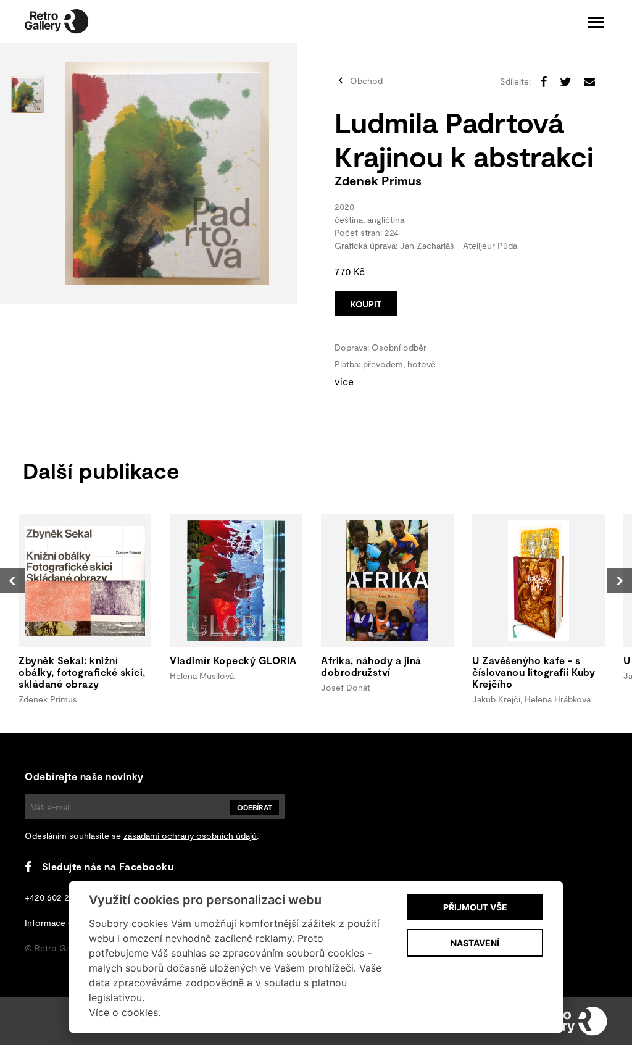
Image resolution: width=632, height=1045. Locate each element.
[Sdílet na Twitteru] (566, 81)
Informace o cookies (66, 922)
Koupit (366, 304)
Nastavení (475, 943)
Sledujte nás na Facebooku (107, 866)
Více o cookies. (124, 1012)
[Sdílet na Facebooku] (543, 81)
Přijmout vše (475, 907)
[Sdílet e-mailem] (589, 81)
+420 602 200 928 (60, 897)
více (344, 381)
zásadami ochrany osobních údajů (190, 835)
